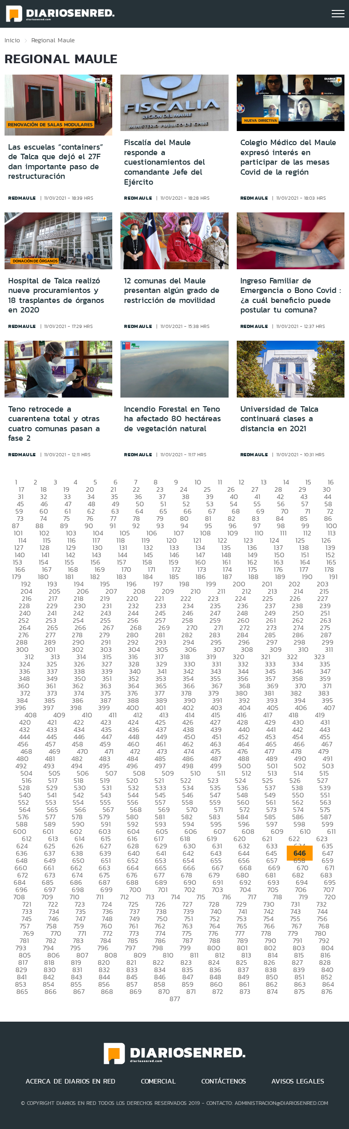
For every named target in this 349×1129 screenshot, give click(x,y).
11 (220, 482)
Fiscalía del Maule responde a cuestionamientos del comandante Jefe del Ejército (164, 161)
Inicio (12, 40)
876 (327, 991)
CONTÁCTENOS (223, 1081)
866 (51, 991)
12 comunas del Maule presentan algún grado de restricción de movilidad (171, 290)
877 (175, 998)
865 (22, 991)
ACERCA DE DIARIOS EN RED (70, 1081)
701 (163, 889)
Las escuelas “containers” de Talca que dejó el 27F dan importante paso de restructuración (55, 161)
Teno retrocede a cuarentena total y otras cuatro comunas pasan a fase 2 (54, 423)
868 (107, 991)
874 (272, 991)
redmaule (22, 198)
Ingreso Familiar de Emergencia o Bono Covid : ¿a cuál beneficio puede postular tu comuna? (290, 295)
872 (217, 991)
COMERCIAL (158, 1081)
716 (226, 897)
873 (244, 991)
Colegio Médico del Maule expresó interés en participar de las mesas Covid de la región (288, 157)
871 (191, 991)
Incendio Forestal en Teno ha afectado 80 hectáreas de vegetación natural (172, 418)
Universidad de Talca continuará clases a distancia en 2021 (279, 418)
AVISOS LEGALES (297, 1081)
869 (136, 991)
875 (299, 991)
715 (200, 897)
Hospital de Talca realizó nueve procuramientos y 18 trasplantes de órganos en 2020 (56, 295)
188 (253, 576)
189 (280, 576)
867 (79, 991)
